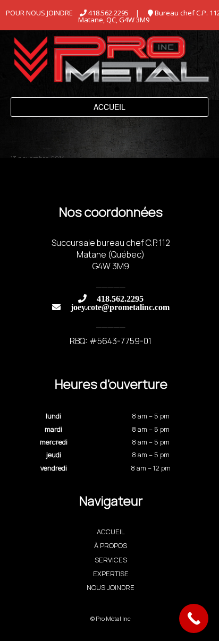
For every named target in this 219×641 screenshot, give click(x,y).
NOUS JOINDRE (110, 587)
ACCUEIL (111, 531)
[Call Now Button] (193, 618)
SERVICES (111, 560)
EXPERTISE (111, 573)
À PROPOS (110, 545)
